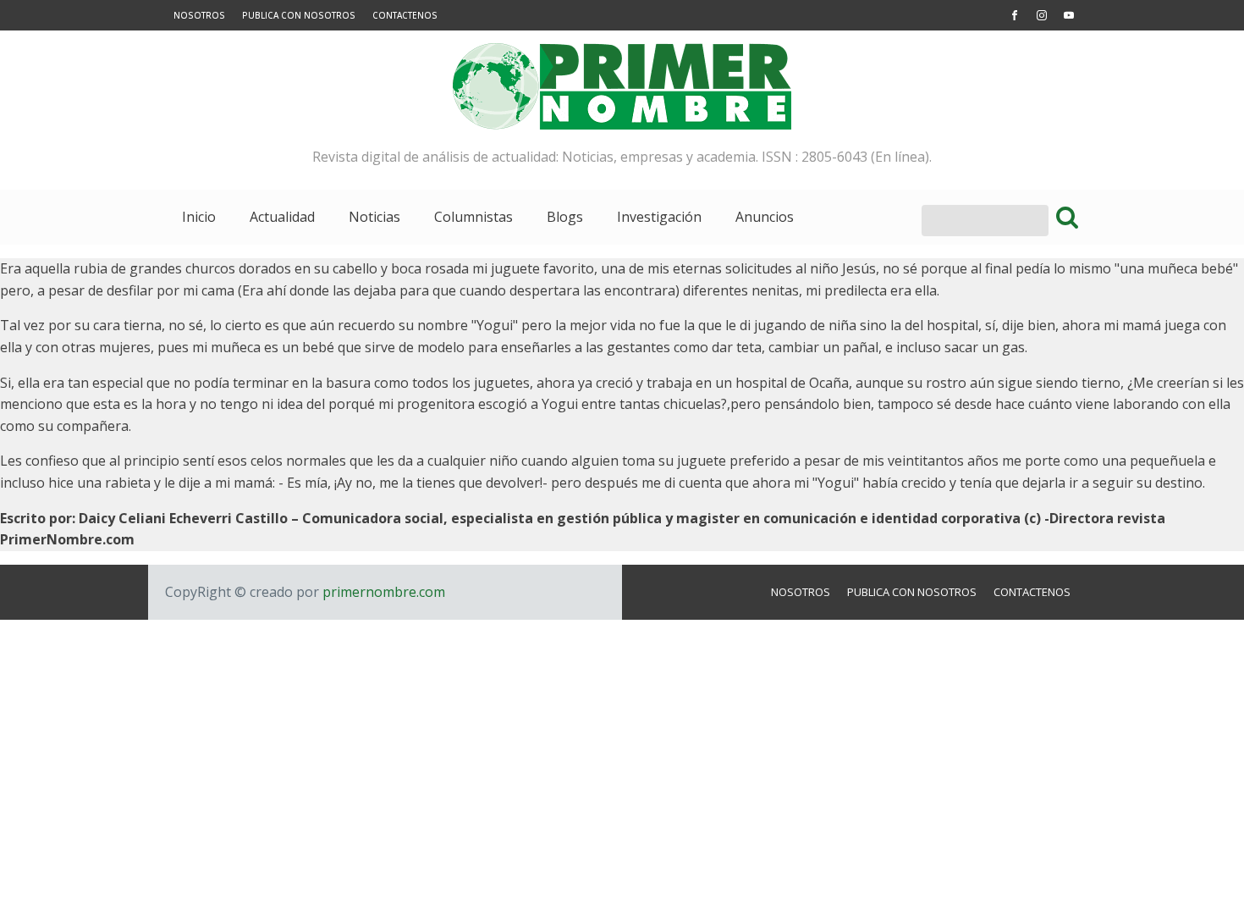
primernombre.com (382, 591)
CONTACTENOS (405, 15)
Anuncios (764, 216)
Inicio (199, 216)
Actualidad (282, 216)
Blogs (565, 216)
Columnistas (473, 216)
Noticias (374, 216)
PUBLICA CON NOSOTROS (298, 15)
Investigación (659, 216)
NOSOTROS (199, 15)
